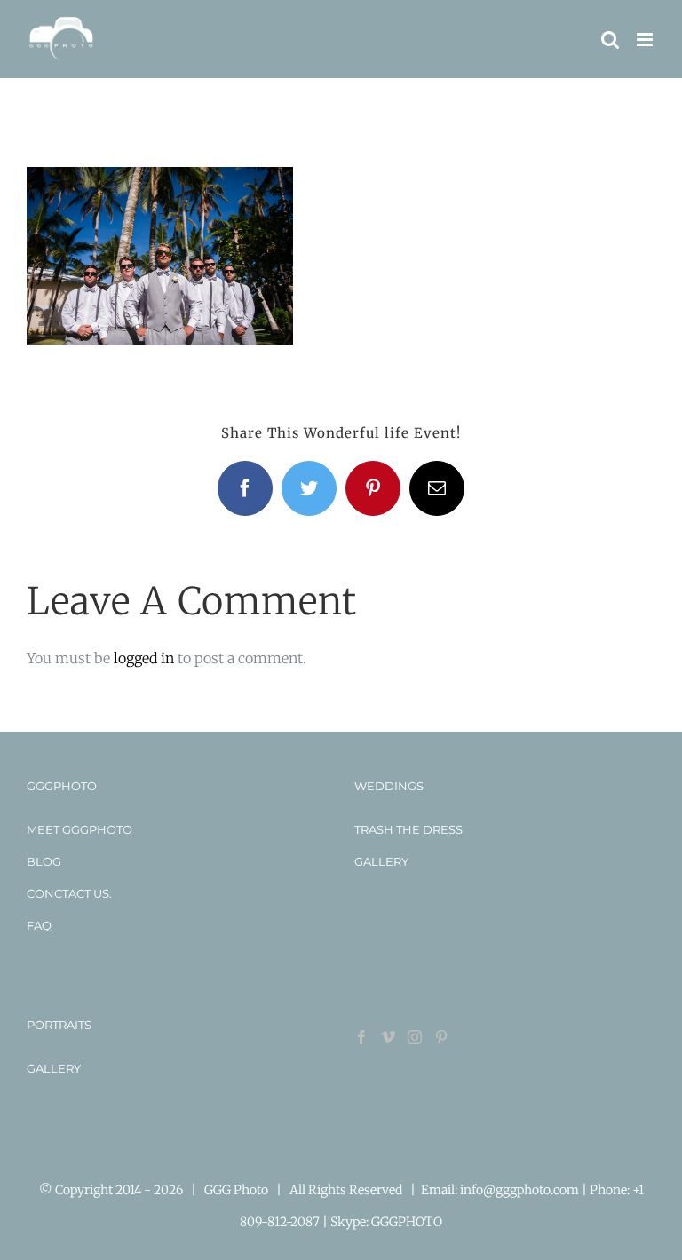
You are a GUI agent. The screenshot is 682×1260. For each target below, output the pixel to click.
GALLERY (381, 861)
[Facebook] (361, 1037)
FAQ (39, 925)
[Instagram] (415, 1037)
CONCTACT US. (69, 893)
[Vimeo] (388, 1037)
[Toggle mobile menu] (646, 39)
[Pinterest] (441, 1037)
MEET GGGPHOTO (79, 829)
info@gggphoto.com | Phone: (546, 1190)
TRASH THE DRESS (408, 829)
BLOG (44, 861)
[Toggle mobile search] (610, 39)
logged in (144, 658)
